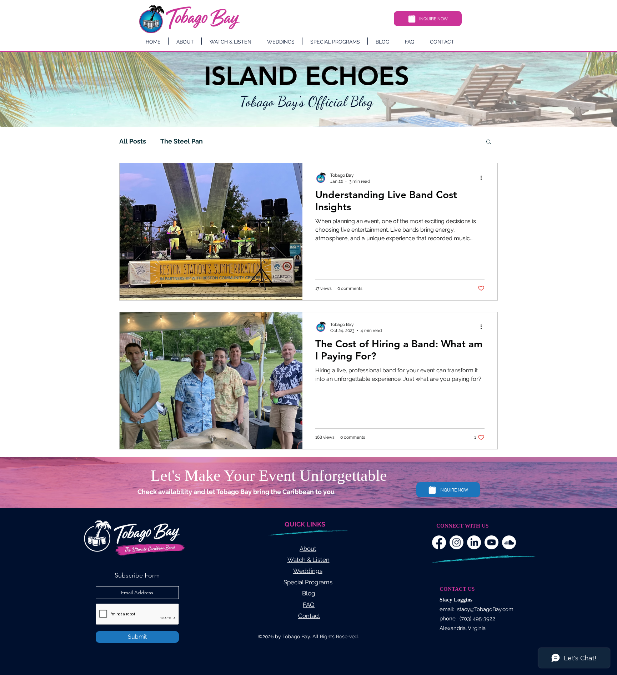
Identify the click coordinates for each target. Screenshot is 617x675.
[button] (488, 142)
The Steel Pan (181, 141)
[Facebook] (439, 542)
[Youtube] (491, 542)
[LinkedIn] (474, 542)
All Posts (132, 141)
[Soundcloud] (509, 542)
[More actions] (483, 177)
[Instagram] (456, 542)
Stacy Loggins (456, 600)
